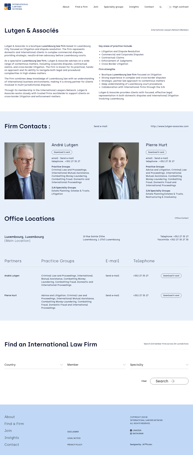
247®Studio (147, 444)
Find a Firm (14, 424)
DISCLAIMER (73, 432)
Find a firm (81, 6)
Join (95, 6)
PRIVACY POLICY (74, 445)
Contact (149, 6)
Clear (144, 381)
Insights (134, 6)
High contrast (181, 6)
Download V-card (62, 152)
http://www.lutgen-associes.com (170, 126)
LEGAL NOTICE (74, 438)
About (66, 6)
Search (162, 381)
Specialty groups (113, 6)
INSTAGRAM (137, 433)
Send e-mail (100, 126)
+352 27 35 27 (72, 161)
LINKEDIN (136, 430)
